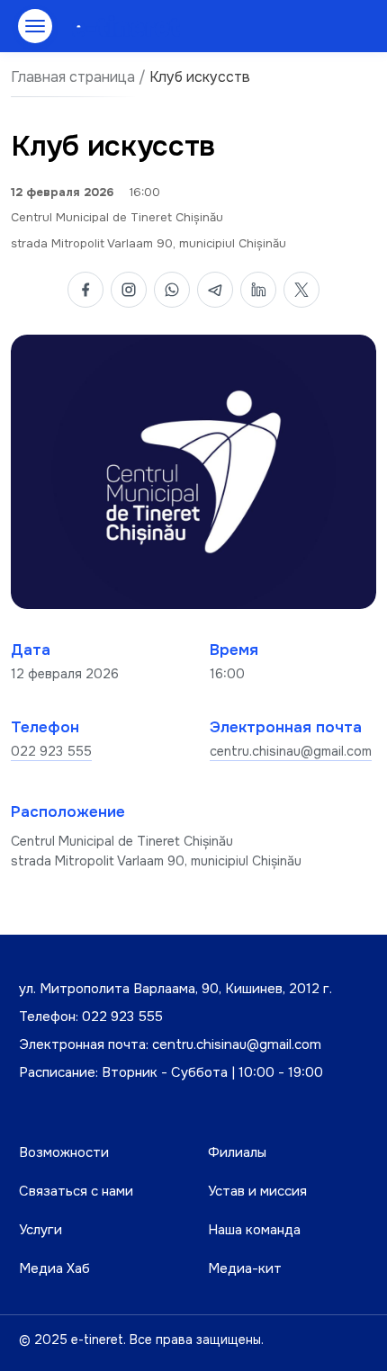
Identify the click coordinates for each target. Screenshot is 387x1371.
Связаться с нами (76, 1191)
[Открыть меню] (35, 26)
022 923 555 (51, 751)
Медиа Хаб (54, 1268)
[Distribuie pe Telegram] (215, 290)
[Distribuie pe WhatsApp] (172, 290)
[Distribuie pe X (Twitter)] (302, 290)
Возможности (64, 1152)
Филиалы (237, 1152)
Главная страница (73, 76)
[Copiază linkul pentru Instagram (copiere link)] (129, 290)
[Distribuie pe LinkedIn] (258, 290)
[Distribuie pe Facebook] (86, 290)
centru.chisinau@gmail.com (291, 751)
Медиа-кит (245, 1268)
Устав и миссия (257, 1191)
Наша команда (254, 1230)
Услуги (40, 1230)
